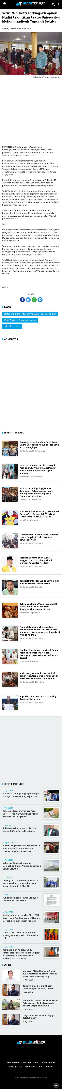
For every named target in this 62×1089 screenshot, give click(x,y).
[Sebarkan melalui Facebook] (22, 299)
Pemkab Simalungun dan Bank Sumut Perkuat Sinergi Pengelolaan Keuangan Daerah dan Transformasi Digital (39, 654)
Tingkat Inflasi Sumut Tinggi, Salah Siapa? (38, 1016)
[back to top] (56, 1085)
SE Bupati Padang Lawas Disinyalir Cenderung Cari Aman (20, 899)
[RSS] (42, 1054)
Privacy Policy (15, 1066)
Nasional (24, 476)
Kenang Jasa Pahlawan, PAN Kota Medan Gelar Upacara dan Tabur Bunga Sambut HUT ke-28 (20, 883)
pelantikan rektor (12, 326)
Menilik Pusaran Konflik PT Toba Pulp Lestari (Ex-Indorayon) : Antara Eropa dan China (40, 1003)
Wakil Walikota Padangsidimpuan (20, 320)
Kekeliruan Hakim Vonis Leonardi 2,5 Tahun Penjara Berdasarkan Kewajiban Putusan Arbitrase (39, 607)
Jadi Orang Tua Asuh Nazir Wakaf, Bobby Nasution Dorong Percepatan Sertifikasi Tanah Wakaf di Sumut (39, 676)
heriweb (43, 1078)
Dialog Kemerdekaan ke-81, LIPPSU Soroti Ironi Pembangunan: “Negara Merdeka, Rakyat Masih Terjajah (21, 918)
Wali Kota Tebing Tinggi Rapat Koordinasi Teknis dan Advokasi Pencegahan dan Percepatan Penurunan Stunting (36, 492)
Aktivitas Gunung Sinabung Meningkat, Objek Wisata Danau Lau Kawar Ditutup (21, 866)
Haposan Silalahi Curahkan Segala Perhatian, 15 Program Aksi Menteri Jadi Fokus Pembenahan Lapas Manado (38, 469)
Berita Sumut (26, 451)
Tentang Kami (13, 1062)
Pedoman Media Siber (44, 1062)
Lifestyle (24, 499)
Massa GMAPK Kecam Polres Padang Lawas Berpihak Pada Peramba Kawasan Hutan (39, 537)
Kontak (49, 1066)
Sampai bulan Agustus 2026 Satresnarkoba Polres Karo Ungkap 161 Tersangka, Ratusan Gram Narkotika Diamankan (21, 954)
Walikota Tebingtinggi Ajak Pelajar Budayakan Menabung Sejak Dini (20, 795)
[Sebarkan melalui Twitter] (28, 299)
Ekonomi (24, 661)
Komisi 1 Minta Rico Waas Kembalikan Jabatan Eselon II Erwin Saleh (39, 582)
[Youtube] (34, 1054)
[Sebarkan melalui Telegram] (40, 299)
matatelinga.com (28, 1078)
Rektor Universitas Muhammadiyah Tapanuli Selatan (30, 313)
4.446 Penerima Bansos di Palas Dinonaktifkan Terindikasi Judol (19, 830)
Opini (7, 965)
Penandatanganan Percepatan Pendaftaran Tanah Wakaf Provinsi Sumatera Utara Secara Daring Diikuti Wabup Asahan (40, 631)
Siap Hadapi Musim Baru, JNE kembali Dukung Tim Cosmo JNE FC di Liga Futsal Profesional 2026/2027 (39, 514)
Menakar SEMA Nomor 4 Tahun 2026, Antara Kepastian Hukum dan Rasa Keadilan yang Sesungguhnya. (39, 975)
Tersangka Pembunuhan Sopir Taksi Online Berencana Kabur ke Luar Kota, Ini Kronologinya (39, 445)
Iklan (41, 1066)
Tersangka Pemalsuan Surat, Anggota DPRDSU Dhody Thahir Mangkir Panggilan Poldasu (36, 560)
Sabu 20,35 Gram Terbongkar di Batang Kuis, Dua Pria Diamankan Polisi (20, 935)
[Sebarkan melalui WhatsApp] (34, 299)
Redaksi (27, 1062)
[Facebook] (20, 1054)
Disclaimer (30, 1066)
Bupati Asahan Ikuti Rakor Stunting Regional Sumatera (38, 697)
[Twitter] (27, 1054)
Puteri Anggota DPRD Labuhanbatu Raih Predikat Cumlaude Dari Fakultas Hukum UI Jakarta (21, 848)
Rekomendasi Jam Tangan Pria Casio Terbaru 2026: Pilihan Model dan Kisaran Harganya (20, 814)
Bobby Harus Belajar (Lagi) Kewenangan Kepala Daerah (38, 987)
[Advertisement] (31, 113)
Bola (22, 520)
